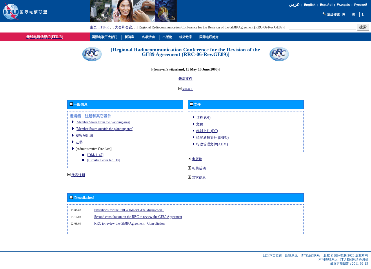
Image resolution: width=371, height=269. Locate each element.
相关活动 (199, 168)
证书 (79, 142)
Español (326, 4)
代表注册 (78, 175)
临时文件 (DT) (207, 131)
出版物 (197, 159)
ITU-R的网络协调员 (354, 259)
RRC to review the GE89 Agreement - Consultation (129, 223)
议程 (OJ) (203, 117)
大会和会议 (123, 27)
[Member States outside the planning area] (104, 129)
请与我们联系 (310, 255)
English (310, 4)
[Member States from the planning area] (103, 122)
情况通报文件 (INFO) (212, 138)
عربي (294, 4)
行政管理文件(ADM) (212, 144)
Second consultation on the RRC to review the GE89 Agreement (138, 217)
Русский (360, 4)
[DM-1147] (95, 155)
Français (343, 4)
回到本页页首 (272, 255)
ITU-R (104, 27)
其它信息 (199, 178)
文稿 (199, 124)
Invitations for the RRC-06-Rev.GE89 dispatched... (129, 210)
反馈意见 (291, 255)
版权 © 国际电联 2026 (338, 255)
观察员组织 (84, 135)
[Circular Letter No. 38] (103, 160)
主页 (93, 27)
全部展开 (187, 89)
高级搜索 (333, 14)
